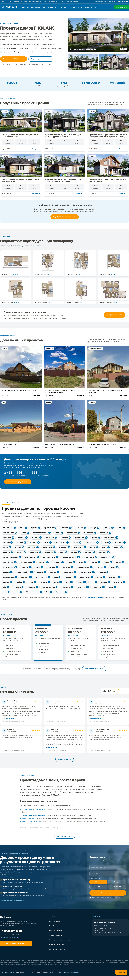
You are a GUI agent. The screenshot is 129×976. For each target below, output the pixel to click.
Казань (77, 542)
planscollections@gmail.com (9, 937)
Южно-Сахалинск (33, 592)
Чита (6, 592)
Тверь (32, 582)
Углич (93, 582)
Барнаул (94, 528)
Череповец (98, 587)
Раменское (67, 567)
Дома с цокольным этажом (32, 821)
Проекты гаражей (67, 930)
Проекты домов (67, 921)
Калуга (106, 542)
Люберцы (7, 552)
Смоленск (26, 577)
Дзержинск (51, 538)
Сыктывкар (114, 577)
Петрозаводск (9, 567)
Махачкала (50, 552)
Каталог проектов (50, 7)
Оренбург (95, 562)
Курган (93, 547)
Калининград (91, 542)
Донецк (95, 538)
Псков (39, 567)
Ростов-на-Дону (85, 567)
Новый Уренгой (27, 562)
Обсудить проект (107, 893)
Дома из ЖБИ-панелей (50, 1)
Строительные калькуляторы (69, 1)
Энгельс (18, 592)
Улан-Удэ (105, 582)
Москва (75, 552)
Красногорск (48, 547)
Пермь (120, 562)
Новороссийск (107, 557)
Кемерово (120, 542)
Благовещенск (9, 533)
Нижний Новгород (70, 557)
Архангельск (50, 528)
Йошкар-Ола (62, 542)
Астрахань (65, 528)
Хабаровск (32, 587)
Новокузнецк (90, 557)
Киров (6, 547)
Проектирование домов (31, 7)
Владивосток (73, 533)
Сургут (100, 577)
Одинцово (58, 562)
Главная (2, 1)
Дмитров (65, 538)
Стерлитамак (86, 577)
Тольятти (44, 582)
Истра (47, 542)
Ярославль (61, 592)
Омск (71, 562)
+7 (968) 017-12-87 (122, 1)
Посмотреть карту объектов (18, 482)
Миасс (63, 552)
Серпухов (103, 572)
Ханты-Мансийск (49, 587)
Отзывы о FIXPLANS (67, 944)
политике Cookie (72, 972)
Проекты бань (67, 926)
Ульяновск (119, 582)
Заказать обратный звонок (16, 943)
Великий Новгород (41, 533)
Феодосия (18, 587)
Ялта (48, 592)
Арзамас (35, 528)
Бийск (121, 528)
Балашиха (80, 528)
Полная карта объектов (94, 597)
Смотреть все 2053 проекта (13, 59)
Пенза (107, 562)
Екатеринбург (111, 538)
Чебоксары (66, 587)
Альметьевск (9, 528)
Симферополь (9, 577)
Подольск (26, 567)
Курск (105, 547)
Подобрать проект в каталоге (64, 217)
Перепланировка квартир (32, 1)
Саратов (54, 572)
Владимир (105, 533)
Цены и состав (91, 7)
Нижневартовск (50, 557)
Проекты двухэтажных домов (33, 815)
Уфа (6, 587)
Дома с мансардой (29, 818)
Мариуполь (35, 552)
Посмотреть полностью (94, 669)
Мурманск (90, 552)
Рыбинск (101, 567)
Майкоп (21, 552)
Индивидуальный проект (40, 59)
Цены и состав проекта (67, 949)
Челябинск (82, 587)
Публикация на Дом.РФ (14, 1)
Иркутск (34, 542)
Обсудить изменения (114, 315)
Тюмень (81, 582)
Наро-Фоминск (31, 557)
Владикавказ (90, 533)
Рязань (114, 567)
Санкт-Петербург (24, 572)
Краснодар (64, 547)
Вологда (22, 538)
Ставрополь (69, 577)
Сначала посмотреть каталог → (12, 901)
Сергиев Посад (87, 572)
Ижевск (21, 542)
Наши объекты (76, 7)
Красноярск (79, 547)
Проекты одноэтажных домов (33, 809)
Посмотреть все (64, 759)
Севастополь (69, 572)
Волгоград (8, 538)
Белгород (108, 528)
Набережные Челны (12, 557)
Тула (69, 582)
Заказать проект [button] (121, 7)
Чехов (112, 587)
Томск (57, 582)
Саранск (41, 572)
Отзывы (64, 7)
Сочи (57, 577)
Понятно (121, 972)
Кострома (33, 547)
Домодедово (81, 538)
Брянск (25, 533)
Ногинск (43, 562)
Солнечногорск (42, 577)
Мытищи (104, 552)
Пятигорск (52, 567)
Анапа (23, 528)
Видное (58, 533)
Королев (19, 547)
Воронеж (36, 538)
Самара (7, 572)
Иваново (7, 542)
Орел (82, 562)
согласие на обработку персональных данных (109, 897)
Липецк (118, 547)
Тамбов (20, 582)
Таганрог (7, 582)
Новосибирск (9, 562)
